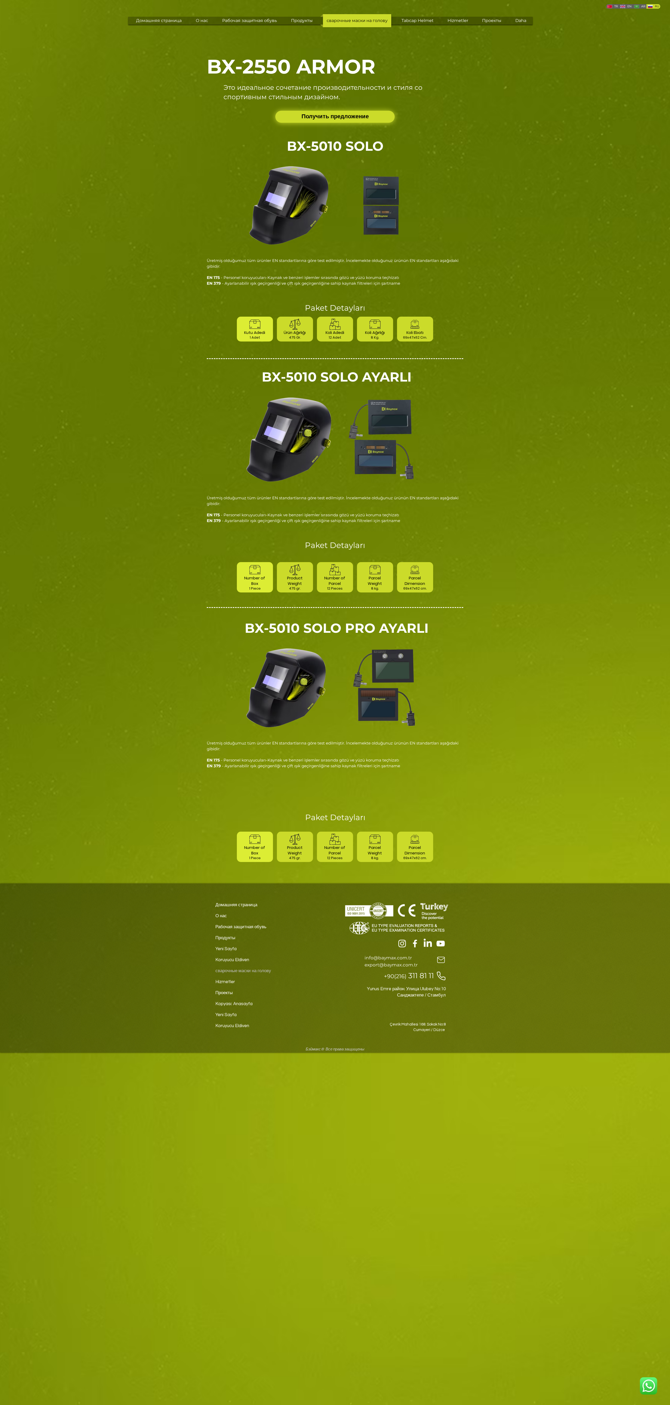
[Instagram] (402, 943)
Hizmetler (225, 981)
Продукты (225, 938)
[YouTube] (441, 943)
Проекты (224, 992)
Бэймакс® (315, 1049)
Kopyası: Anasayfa (234, 1003)
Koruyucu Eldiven (232, 960)
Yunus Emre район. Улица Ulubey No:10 (406, 989)
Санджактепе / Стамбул (421, 995)
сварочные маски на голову (243, 971)
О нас (221, 916)
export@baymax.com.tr (391, 964)
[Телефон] (441, 976)
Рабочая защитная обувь (240, 927)
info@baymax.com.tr (388, 957)
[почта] (441, 960)
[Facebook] (415, 943)
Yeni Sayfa (226, 949)
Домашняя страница (236, 905)
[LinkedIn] (428, 943)
